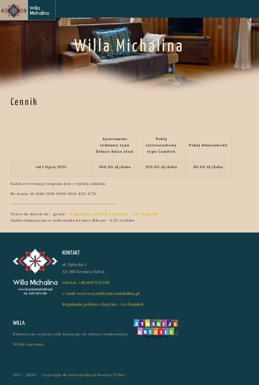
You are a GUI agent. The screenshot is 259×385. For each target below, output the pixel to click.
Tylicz (120, 375)
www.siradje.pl (82, 375)
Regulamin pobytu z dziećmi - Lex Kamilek (102, 304)
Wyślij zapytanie (28, 344)
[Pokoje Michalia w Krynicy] (28, 10)
